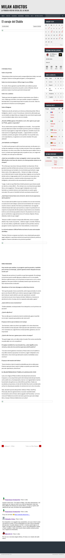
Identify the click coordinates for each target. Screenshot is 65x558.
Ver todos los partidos (57, 167)
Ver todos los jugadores (57, 149)
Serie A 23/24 (37, 26)
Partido (55, 157)
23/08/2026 (48, 161)
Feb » (61, 45)
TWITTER (8, 16)
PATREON (27, 16)
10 (51, 32)
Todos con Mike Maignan (33, 446)
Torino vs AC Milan (55, 162)
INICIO (3, 16)
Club (50, 78)
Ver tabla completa (58, 100)
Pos (46, 78)
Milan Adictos (14, 7)
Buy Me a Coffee (39, 16)
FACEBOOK (14, 16)
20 (59, 35)
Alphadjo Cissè (53, 125)
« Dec (46, 45)
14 (62, 32)
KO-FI (32, 16)
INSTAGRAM (20, 16)
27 (59, 38)
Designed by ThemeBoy (58, 554)
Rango (47, 108)
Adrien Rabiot (52, 116)
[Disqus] (21, 472)
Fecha (48, 157)
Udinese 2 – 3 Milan (8, 446)
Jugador (53, 108)
